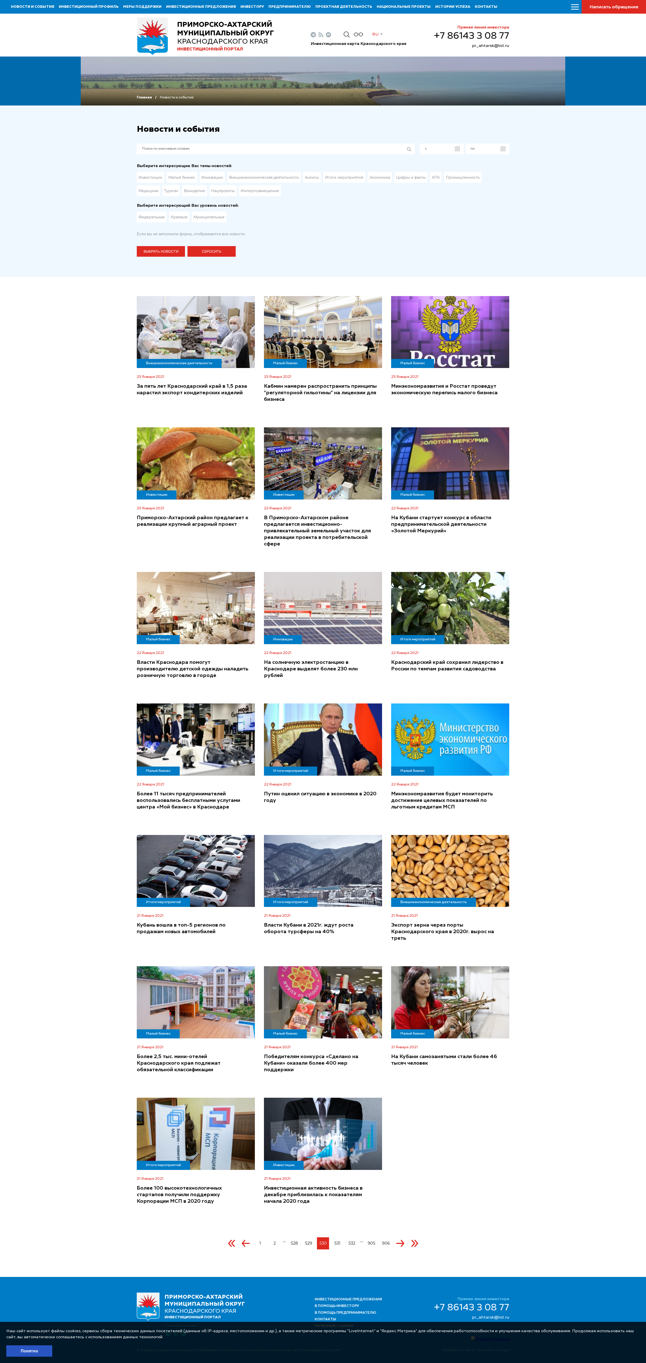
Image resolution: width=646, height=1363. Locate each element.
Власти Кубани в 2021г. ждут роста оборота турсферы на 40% (309, 928)
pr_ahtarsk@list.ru (490, 46)
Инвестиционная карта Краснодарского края (358, 44)
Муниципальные (209, 217)
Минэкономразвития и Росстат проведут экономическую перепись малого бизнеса (444, 390)
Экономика (379, 177)
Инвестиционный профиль (89, 7)
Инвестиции (150, 177)
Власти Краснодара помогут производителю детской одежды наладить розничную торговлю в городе (192, 669)
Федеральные (152, 217)
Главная (144, 97)
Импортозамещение (260, 191)
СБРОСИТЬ (211, 251)
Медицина (148, 191)
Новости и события (32, 7)
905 (371, 1243)
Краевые (179, 217)
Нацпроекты (223, 191)
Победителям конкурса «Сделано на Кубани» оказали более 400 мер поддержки (311, 1063)
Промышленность (463, 177)
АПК (436, 177)
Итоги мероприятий (344, 177)
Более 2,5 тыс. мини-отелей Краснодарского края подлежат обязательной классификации (179, 1063)
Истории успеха (452, 7)
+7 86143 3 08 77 (471, 36)
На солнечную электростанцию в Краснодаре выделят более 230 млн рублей (311, 669)
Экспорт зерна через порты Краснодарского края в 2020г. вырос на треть (442, 932)
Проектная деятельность (343, 7)
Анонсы (312, 177)
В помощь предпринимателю (345, 1313)
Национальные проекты (404, 7)
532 (351, 1243)
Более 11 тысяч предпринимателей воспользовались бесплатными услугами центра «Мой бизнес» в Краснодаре (188, 801)
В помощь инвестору (337, 1306)
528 (294, 1243)
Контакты (486, 7)
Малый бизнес (181, 177)
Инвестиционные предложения (201, 7)
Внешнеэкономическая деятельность (264, 177)
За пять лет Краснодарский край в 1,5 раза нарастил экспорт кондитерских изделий (192, 390)
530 (323, 1243)
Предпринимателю (289, 7)
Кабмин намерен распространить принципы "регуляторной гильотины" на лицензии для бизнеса (320, 393)
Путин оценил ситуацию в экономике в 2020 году (320, 797)
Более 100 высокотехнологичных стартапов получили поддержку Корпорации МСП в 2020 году (179, 1195)
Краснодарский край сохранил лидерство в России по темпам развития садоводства (447, 666)
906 (386, 1243)
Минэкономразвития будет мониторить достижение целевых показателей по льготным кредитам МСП (442, 801)
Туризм (171, 191)
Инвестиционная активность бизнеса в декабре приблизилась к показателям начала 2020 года (313, 1195)
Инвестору (252, 7)
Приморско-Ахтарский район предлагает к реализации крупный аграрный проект (192, 521)
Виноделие (194, 191)
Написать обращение (613, 7)
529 (308, 1243)
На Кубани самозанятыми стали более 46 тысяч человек (444, 1060)
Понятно (29, 1351)
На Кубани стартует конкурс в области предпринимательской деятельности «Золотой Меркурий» (441, 524)
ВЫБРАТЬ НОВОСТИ (161, 251)
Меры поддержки (142, 7)
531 (337, 1243)
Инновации (212, 177)
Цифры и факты (411, 177)
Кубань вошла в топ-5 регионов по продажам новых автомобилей (181, 928)
